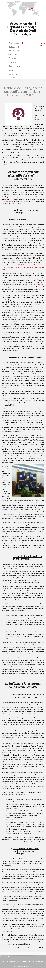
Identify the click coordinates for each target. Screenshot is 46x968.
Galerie (11, 70)
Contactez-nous (13, 75)
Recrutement (14, 66)
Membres (12, 62)
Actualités (12, 54)
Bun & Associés (7, 201)
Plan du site (12, 957)
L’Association (13, 43)
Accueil (2, 957)
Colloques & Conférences (13, 48)
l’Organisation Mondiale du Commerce (27, 907)
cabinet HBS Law (21, 714)
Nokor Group (28, 966)
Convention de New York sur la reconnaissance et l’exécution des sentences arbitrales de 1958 (23, 267)
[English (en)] (44, 43)
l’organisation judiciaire (17, 916)
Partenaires (13, 58)
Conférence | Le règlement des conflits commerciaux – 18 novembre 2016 (23, 91)
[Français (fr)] (41, 43)
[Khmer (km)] (41, 45)
